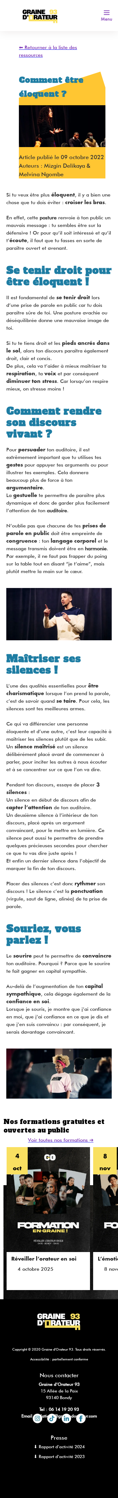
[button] (106, 15)
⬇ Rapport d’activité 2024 (59, 1446)
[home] (41, 15)
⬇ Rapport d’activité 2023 (59, 1456)
